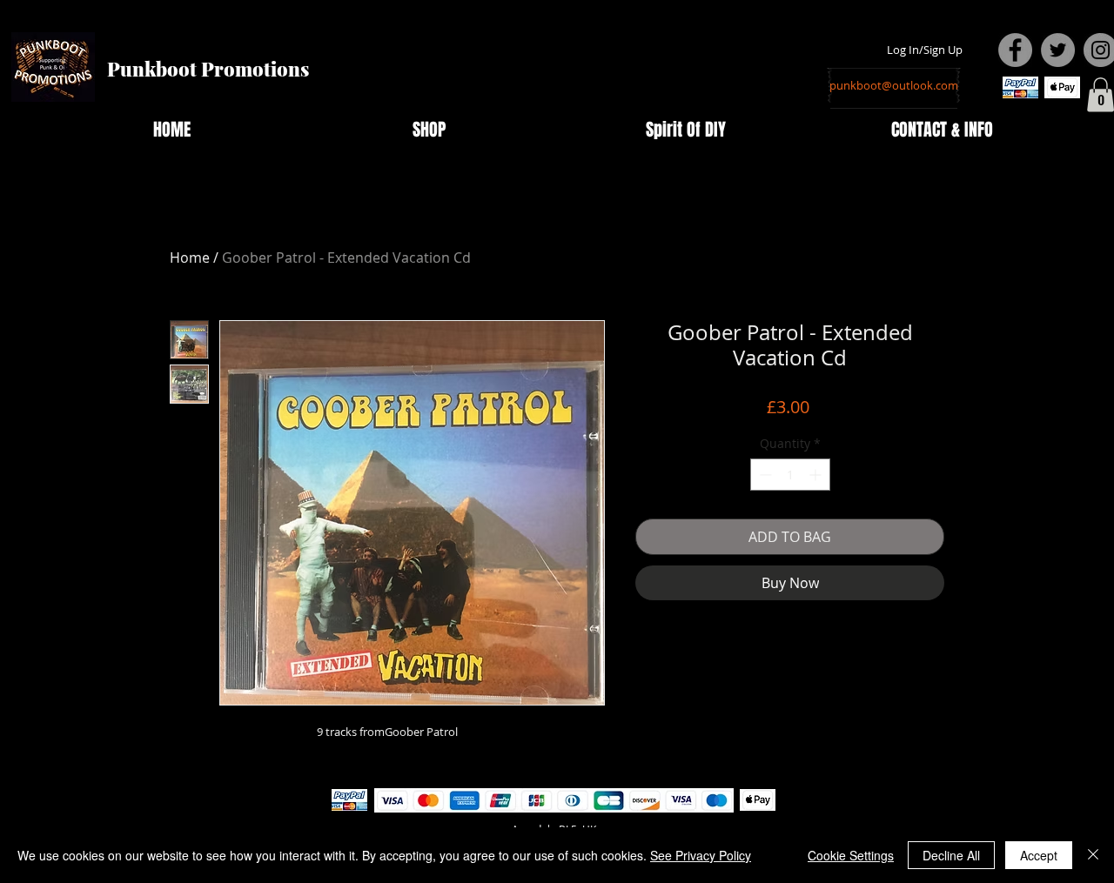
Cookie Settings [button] (851, 855)
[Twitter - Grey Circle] (1058, 50)
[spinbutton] (790, 474)
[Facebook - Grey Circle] (1015, 50)
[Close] (1093, 855)
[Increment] (817, 474)
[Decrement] (764, 474)
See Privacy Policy (700, 855)
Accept (1038, 855)
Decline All (951, 855)
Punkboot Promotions (208, 69)
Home (190, 257)
